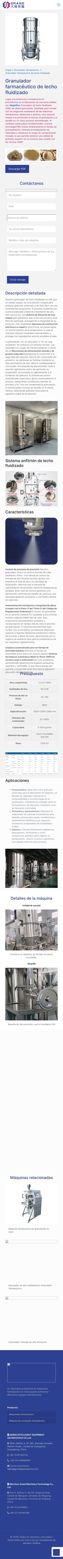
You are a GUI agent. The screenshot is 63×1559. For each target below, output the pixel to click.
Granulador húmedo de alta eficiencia (27, 1342)
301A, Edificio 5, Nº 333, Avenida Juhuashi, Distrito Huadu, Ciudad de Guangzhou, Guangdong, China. (30, 1446)
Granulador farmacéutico (26, 70)
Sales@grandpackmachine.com (22, 1469)
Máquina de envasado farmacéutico (27, 1420)
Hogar (8, 70)
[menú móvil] (58, 5)
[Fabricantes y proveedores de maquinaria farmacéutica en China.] (13, 5)
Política (36, 1543)
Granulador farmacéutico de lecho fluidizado (27, 73)
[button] (31, 1057)
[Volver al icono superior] (56, 1552)
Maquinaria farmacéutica (21, 1414)
